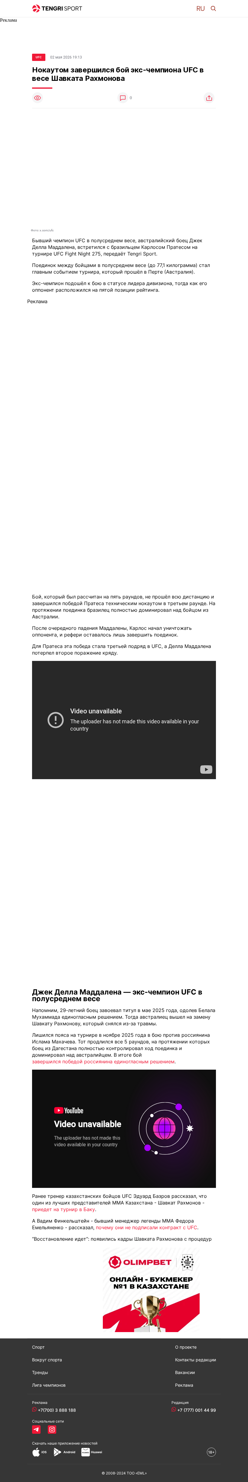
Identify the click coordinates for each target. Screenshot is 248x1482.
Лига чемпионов (49, 1385)
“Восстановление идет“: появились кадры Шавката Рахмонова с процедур (122, 1239)
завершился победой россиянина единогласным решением (103, 1061)
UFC (39, 57)
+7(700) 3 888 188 (57, 1410)
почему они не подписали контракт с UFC (146, 1227)
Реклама (184, 1385)
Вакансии (185, 1372)
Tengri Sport (141, 254)
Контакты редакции (195, 1359)
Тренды (40, 1372)
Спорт (38, 1347)
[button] (200, 8)
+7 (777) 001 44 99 (196, 1410)
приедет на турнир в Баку (63, 1209)
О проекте (186, 1347)
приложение (77, 1443)
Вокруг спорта (47, 1359)
